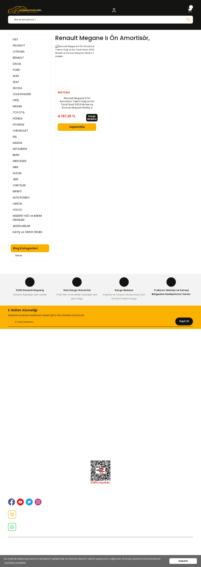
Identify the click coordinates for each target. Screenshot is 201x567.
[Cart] (190, 10)
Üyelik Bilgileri (100, 424)
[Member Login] (114, 10)
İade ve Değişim (100, 361)
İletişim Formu (100, 367)
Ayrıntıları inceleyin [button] (15, 562)
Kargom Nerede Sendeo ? (100, 440)
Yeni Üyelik (100, 418)
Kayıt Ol (184, 321)
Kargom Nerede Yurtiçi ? (101, 435)
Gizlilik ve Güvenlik (100, 355)
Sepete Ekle (77, 127)
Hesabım (100, 446)
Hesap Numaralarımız (101, 395)
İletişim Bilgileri (100, 350)
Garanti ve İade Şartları (100, 389)
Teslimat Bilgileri (100, 401)
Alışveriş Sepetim (100, 384)
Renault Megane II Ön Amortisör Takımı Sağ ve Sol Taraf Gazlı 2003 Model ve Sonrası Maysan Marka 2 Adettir (77, 103)
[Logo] (24, 10)
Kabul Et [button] (183, 561)
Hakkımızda (100, 344)
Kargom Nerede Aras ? (101, 429)
